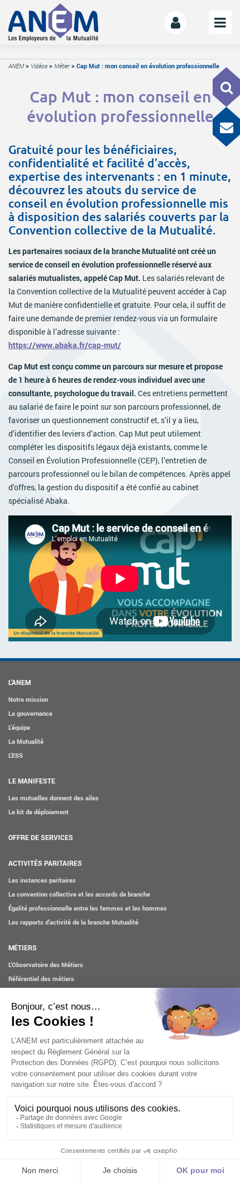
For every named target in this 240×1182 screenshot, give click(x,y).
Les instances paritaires (42, 880)
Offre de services (40, 837)
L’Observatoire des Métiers (45, 964)
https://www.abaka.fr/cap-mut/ (64, 345)
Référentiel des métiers (41, 978)
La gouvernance (30, 713)
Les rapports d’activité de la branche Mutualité (73, 922)
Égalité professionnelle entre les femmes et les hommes (87, 908)
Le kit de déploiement (38, 812)
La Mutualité (26, 741)
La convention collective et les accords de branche (79, 894)
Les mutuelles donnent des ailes (53, 798)
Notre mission (28, 699)
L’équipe (19, 727)
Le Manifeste (31, 780)
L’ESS (15, 755)
